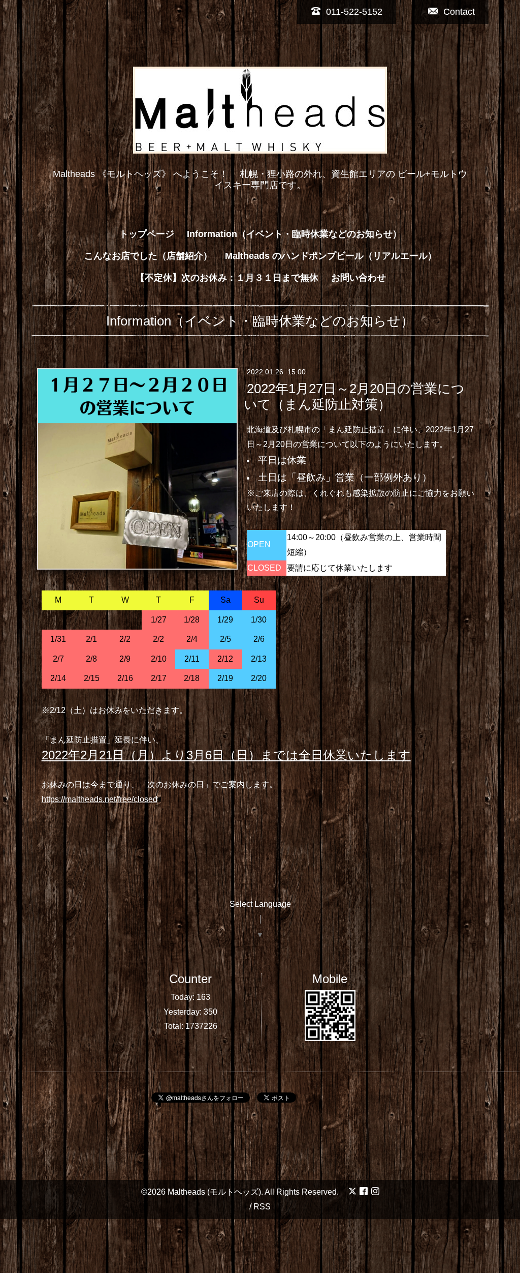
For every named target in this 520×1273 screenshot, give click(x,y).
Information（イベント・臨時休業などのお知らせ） (294, 234)
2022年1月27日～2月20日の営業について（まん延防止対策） (354, 395)
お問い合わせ (358, 278)
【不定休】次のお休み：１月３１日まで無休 (227, 278)
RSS (262, 1206)
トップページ (146, 234)
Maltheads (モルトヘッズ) (214, 1192)
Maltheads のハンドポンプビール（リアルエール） (331, 256)
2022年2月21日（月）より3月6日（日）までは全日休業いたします (226, 755)
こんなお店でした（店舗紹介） (148, 256)
